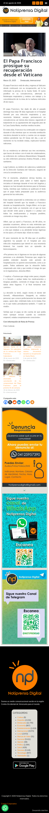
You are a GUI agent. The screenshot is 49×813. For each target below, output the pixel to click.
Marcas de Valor (23, 736)
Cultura (20, 717)
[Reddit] (15, 402)
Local (19, 734)
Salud (19, 747)
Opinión (20, 742)
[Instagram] (33, 3)
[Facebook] (6, 402)
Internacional (35, 80)
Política (20, 745)
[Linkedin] (19, 402)
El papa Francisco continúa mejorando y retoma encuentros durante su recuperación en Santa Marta (32, 351)
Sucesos (20, 750)
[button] (46, 3)
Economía (21, 726)
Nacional (21, 739)
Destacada (24, 80)
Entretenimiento (23, 728)
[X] (10, 402)
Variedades (22, 756)
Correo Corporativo (9, 804)
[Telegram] (28, 402)
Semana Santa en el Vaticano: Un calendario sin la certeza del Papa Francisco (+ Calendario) (12, 351)
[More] (32, 402)
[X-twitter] (37, 3)
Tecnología (21, 753)
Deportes (21, 720)
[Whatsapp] (23, 402)
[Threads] (41, 3)
